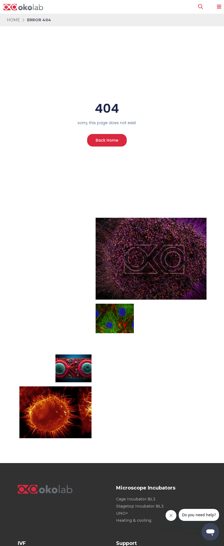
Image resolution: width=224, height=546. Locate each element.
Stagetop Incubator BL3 (140, 506)
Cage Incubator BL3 (135, 499)
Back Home (107, 140)
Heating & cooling (133, 520)
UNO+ (122, 513)
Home (13, 19)
